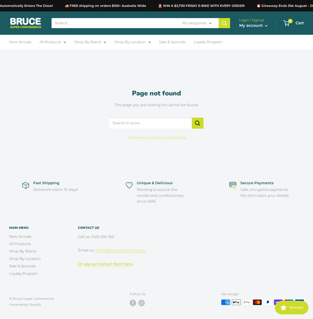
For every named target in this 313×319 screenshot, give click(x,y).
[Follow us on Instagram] (141, 303)
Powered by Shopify (25, 305)
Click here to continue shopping (156, 137)
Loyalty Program (208, 42)
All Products (50, 42)
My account (251, 25)
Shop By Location (130, 42)
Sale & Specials (172, 42)
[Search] (224, 23)
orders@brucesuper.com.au (120, 250)
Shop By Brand (87, 42)
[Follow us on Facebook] (133, 303)
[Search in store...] (197, 123)
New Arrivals (20, 42)
